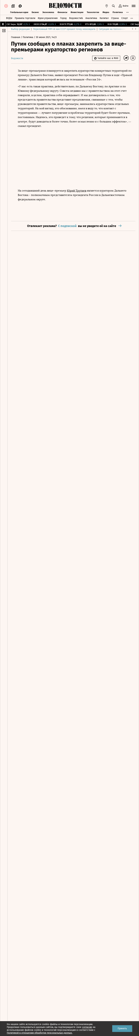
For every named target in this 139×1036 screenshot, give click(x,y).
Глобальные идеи (19, 12)
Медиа (106, 12)
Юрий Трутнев (76, 190)
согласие (87, 1027)
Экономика (48, 12)
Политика (118, 12)
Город (63, 18)
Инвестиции (77, 12)
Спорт (124, 18)
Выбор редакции (20, 29)
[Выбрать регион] (106, 6)
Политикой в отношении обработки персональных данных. (39, 1032)
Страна (115, 18)
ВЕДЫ (9, 18)
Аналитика (91, 18)
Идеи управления (48, 18)
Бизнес (35, 12)
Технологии (93, 12)
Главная (16, 37)
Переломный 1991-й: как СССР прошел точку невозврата (64, 29)
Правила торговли (25, 18)
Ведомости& (76, 18)
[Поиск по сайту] (113, 6)
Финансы (62, 12)
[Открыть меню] (133, 6)
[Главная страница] (65, 6)
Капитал (104, 18)
